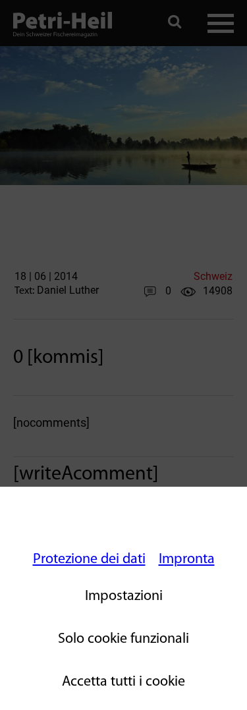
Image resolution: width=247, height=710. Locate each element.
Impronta (187, 559)
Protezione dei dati (89, 559)
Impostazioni (124, 596)
